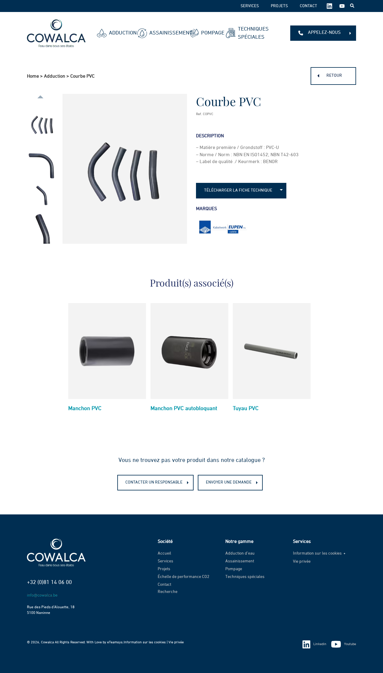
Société (165, 541)
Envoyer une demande (229, 482)
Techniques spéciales (253, 33)
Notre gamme (239, 541)
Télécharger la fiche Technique (238, 190)
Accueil (164, 553)
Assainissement (164, 33)
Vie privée (302, 561)
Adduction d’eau (240, 553)
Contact (308, 6)
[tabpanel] (107, 360)
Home (33, 76)
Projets (279, 6)
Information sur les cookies (317, 553)
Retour (334, 75)
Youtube (350, 644)
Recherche (167, 592)
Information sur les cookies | (146, 642)
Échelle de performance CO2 (183, 577)
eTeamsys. (115, 642)
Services (250, 6)
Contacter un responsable (154, 482)
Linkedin (319, 644)
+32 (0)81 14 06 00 (49, 582)
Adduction (118, 33)
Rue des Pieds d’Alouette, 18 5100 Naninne (51, 610)
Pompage (208, 33)
